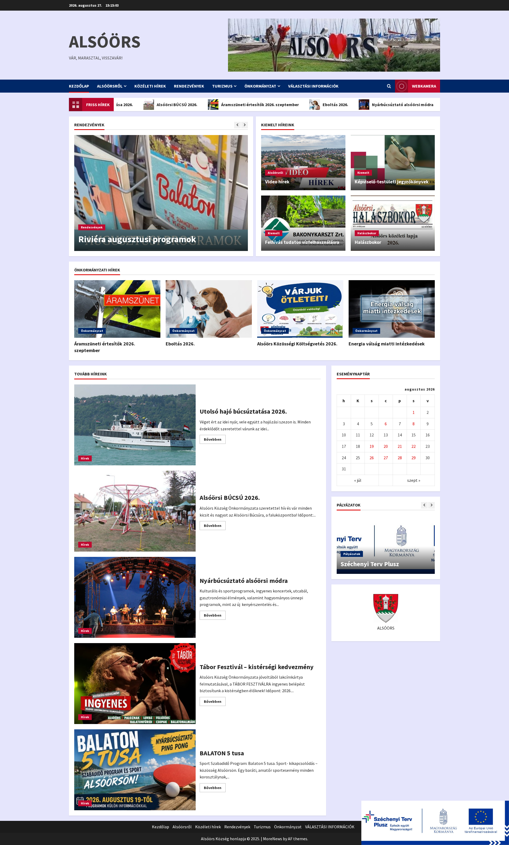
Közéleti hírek (150, 86)
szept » (413, 480)
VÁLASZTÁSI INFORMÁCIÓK (313, 86)
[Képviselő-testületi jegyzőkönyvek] (393, 162)
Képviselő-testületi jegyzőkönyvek (392, 182)
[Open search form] (389, 86)
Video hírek (277, 182)
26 (372, 457)
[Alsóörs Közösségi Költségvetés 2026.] (300, 309)
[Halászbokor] (393, 223)
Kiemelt (363, 173)
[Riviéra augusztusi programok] (161, 193)
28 (400, 457)
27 (386, 457)
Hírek (85, 458)
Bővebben (215, 440)
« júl (357, 480)
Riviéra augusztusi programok (137, 239)
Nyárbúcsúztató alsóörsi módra (372, 104)
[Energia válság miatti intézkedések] (392, 309)
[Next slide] (244, 125)
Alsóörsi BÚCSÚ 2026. (146, 104)
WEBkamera (424, 86)
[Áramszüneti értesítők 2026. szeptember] (117, 309)
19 (372, 446)
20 (386, 446)
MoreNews (272, 838)
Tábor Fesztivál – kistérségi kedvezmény (135, 683)
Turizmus (222, 86)
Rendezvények (189, 86)
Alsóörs (105, 41)
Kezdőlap (79, 86)
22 (413, 446)
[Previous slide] (237, 125)
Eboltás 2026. (304, 104)
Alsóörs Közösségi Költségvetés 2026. (297, 344)
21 (400, 446)
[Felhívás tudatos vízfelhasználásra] (303, 223)
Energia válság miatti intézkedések (387, 344)
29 (413, 457)
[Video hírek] (303, 162)
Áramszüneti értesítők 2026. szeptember (229, 104)
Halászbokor (366, 233)
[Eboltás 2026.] (209, 309)
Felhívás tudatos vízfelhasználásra (302, 242)
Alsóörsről (109, 86)
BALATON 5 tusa (135, 769)
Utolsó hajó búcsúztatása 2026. (135, 424)
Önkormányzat (260, 86)
